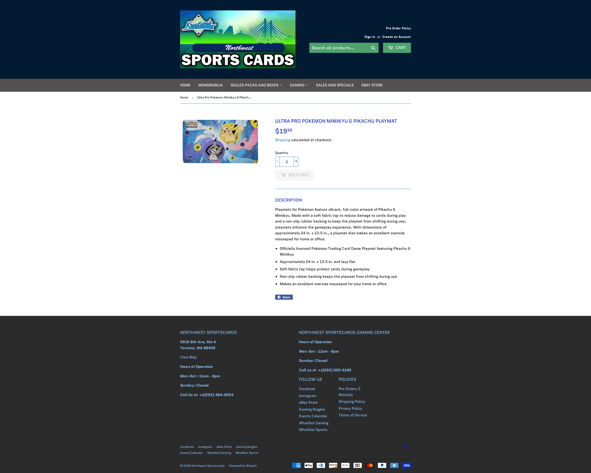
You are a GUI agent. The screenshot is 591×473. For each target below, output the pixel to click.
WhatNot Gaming (314, 423)
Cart (400, 48)
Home (185, 85)
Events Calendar (313, 416)
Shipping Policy (352, 401)
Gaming (297, 85)
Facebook (307, 388)
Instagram (307, 395)
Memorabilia (210, 85)
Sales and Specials (335, 85)
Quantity (281, 152)
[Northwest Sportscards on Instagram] (406, 446)
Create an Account (396, 37)
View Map (188, 357)
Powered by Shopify (243, 466)
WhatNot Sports (313, 429)
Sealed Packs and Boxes (255, 85)
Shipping (282, 140)
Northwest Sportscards (208, 466)
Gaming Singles (312, 409)
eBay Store (372, 85)
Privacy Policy (350, 408)
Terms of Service (353, 415)
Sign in (370, 37)
